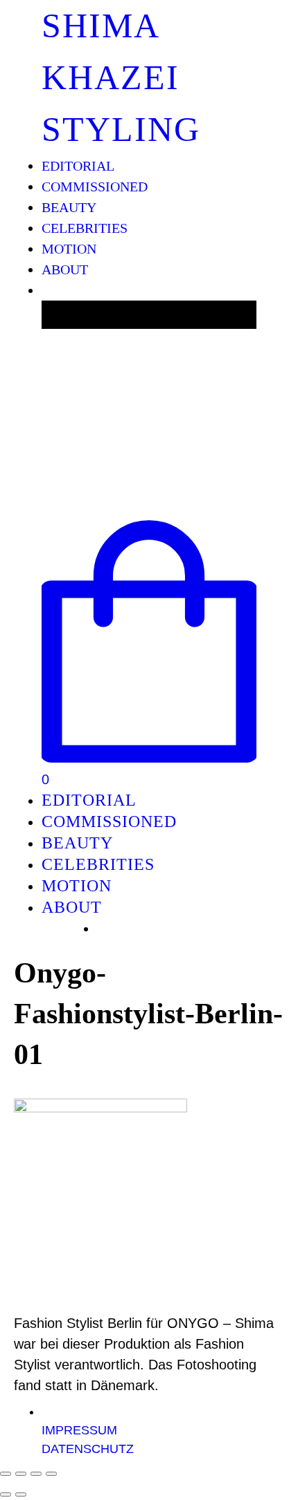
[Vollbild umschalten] (36, 1474)
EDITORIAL (78, 165)
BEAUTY (69, 207)
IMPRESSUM (79, 1430)
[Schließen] (5, 1474)
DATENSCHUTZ (88, 1449)
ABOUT (65, 269)
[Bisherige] (5, 1494)
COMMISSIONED (95, 186)
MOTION (69, 248)
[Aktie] (20, 1474)
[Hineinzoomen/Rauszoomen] (51, 1474)
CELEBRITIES (85, 228)
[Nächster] (20, 1494)
